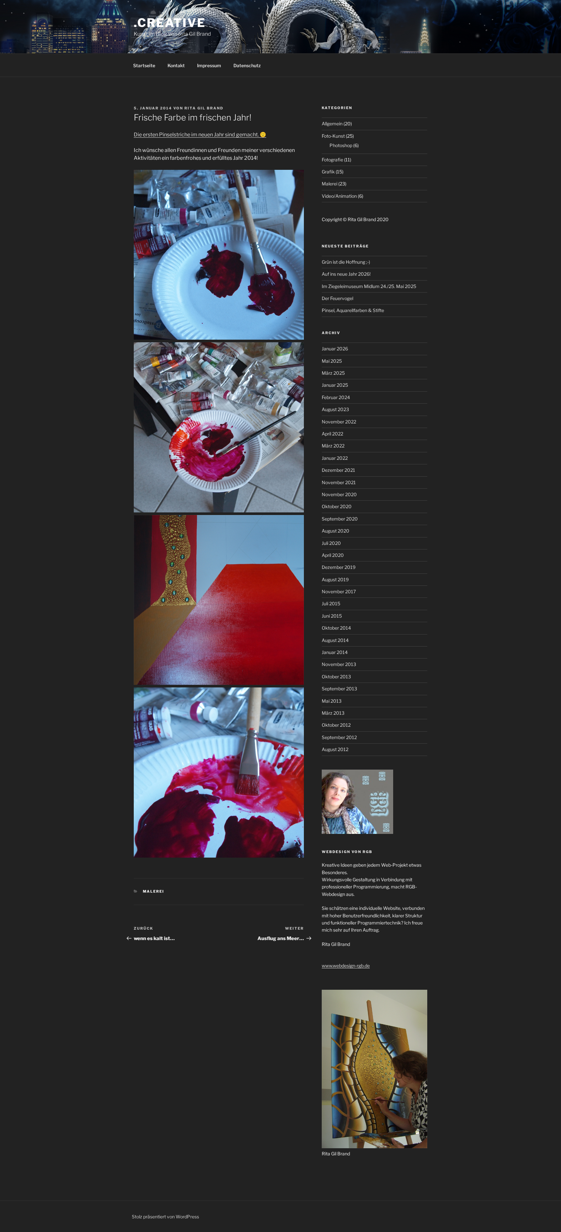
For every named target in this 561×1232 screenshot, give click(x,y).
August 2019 (335, 579)
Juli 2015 (331, 603)
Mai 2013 (332, 701)
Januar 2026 (335, 348)
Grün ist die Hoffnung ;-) (346, 262)
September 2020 (340, 519)
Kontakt (176, 65)
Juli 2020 (331, 543)
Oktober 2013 (336, 676)
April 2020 (333, 555)
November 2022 (339, 421)
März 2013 (333, 713)
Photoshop (341, 145)
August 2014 (335, 640)
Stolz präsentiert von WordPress (165, 1216)
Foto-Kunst (333, 136)
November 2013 (339, 664)
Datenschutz (247, 65)
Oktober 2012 (336, 725)
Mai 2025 (332, 361)
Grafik (328, 171)
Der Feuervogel (337, 298)
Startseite (144, 65)
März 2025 (333, 373)
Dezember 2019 (338, 567)
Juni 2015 (332, 616)
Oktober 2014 (336, 628)
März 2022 (333, 445)
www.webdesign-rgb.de (346, 965)
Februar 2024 (336, 397)
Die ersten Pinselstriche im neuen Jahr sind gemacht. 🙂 (200, 135)
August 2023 (335, 409)
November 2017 (339, 591)
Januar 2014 (335, 652)
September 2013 (339, 688)
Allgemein (332, 123)
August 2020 (335, 531)
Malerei (154, 891)
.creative (170, 23)
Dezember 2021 (338, 470)
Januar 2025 (335, 385)
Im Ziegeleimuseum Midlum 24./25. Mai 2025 (369, 286)
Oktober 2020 (337, 506)
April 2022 (332, 433)
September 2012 (339, 737)
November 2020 (339, 494)
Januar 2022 (335, 458)
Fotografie (332, 159)
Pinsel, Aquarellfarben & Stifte (353, 310)
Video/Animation (339, 196)
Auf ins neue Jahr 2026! (346, 274)
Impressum (209, 65)
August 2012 (335, 749)
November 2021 (339, 482)
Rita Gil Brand (203, 108)
